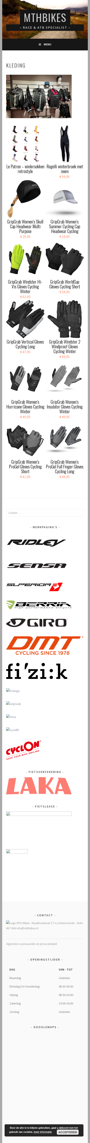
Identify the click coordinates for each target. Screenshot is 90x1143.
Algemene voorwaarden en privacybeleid (31, 944)
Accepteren (68, 1132)
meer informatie (43, 1131)
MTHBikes (45, 17)
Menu (47, 44)
